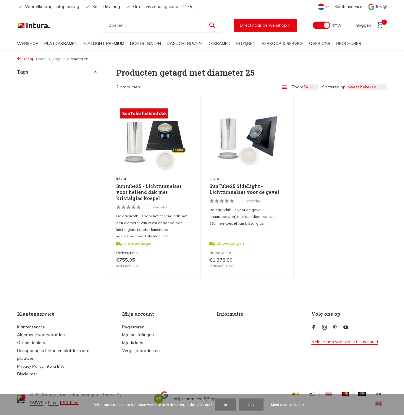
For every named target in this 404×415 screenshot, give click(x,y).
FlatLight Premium (103, 43)
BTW (336, 25)
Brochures (348, 43)
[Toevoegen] (181, 263)
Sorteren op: (334, 87)
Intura (121, 178)
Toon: (297, 87)
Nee (251, 404)
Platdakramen (60, 43)
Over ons (319, 43)
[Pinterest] (335, 327)
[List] (284, 87)
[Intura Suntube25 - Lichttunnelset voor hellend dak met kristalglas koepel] (153, 138)
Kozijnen (246, 43)
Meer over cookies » (287, 404)
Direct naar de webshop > (265, 25)
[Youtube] (345, 327)
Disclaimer (27, 374)
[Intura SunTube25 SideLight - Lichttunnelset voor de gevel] (247, 138)
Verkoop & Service (282, 43)
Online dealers (31, 342)
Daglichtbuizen (184, 43)
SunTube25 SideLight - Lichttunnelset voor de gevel (244, 189)
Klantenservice (348, 6)
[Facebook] (313, 327)
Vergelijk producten (141, 350)
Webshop (27, 43)
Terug (27, 58)
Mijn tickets (132, 342)
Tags (57, 58)
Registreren (133, 327)
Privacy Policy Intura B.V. (40, 366)
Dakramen (219, 43)
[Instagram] (324, 327)
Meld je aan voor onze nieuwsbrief (344, 341)
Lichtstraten (145, 43)
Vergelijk (160, 207)
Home (41, 58)
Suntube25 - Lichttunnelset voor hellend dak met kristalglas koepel (149, 192)
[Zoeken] (212, 25)
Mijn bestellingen (138, 334)
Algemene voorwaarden (41, 334)
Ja (225, 404)
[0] (378, 25)
